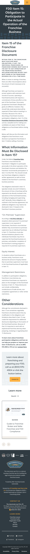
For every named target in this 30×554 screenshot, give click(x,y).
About (15, 523)
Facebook (11, 539)
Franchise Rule (19, 159)
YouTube (11, 536)
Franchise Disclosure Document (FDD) (14, 120)
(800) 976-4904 (16, 510)
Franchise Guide (15, 519)
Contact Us (15, 379)
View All (13, 396)
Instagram (21, 539)
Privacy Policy (15, 551)
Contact (15, 526)
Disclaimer (24, 551)
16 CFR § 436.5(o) (16, 219)
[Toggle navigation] (27, 2)
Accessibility (6, 551)
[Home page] (15, 2)
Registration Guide (15, 521)
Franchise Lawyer (15, 517)
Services (15, 524)
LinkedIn (20, 536)
